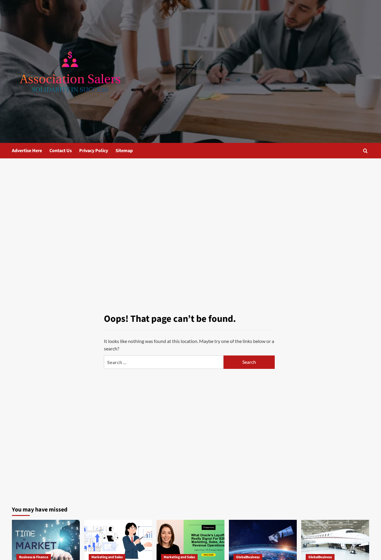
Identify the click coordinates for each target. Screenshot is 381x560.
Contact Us (60, 150)
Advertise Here (27, 150)
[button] (365, 151)
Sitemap (124, 150)
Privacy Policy (93, 150)
